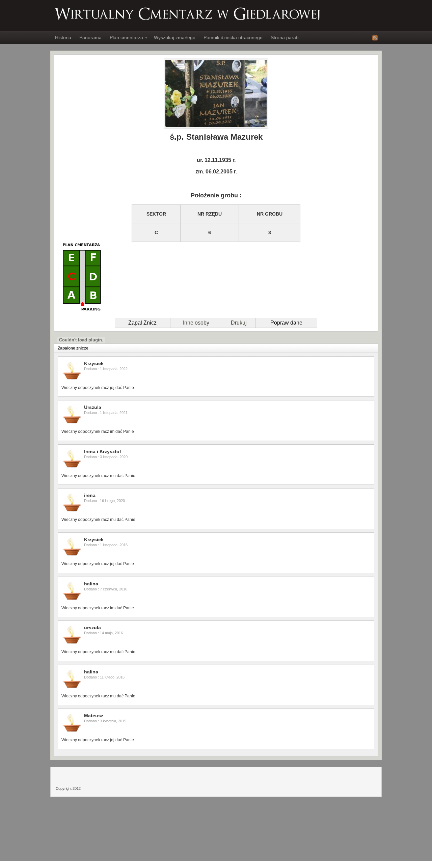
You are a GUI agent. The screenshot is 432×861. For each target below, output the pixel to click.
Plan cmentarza (124, 38)
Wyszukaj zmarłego (174, 37)
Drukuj (239, 323)
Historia (63, 37)
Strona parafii (285, 37)
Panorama (90, 37)
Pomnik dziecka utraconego (233, 37)
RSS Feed (375, 37)
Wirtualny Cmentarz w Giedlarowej (187, 13)
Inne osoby (196, 323)
